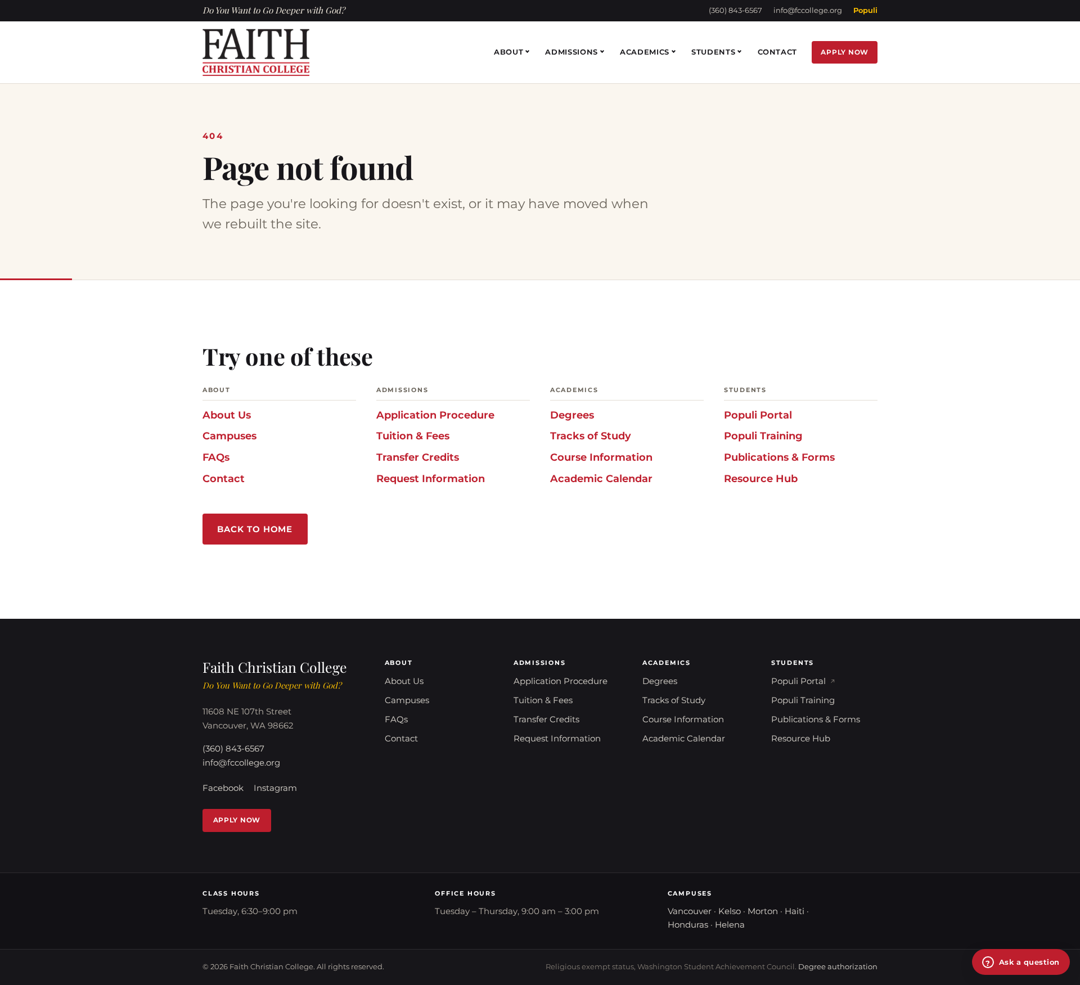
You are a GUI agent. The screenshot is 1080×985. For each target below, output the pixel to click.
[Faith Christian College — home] (255, 52)
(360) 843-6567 (735, 10)
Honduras (688, 925)
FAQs (216, 457)
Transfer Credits (417, 457)
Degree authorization (838, 966)
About (508, 51)
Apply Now (844, 52)
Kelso (729, 911)
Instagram (275, 788)
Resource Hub (761, 478)
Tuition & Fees (412, 436)
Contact (778, 51)
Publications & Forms (779, 457)
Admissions (571, 51)
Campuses (229, 436)
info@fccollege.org (807, 10)
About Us (226, 415)
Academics (644, 51)
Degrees (572, 415)
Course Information (601, 457)
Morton (763, 911)
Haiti (794, 911)
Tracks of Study (590, 436)
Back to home (254, 529)
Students (713, 51)
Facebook (223, 788)
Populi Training (763, 436)
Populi (865, 10)
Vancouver (690, 911)
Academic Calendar (601, 478)
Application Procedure (435, 415)
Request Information (430, 478)
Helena (730, 925)
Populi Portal (758, 415)
